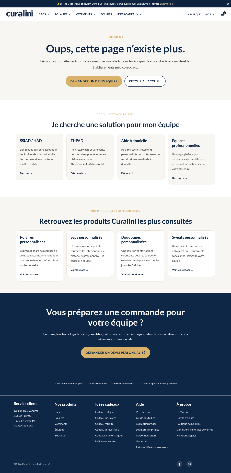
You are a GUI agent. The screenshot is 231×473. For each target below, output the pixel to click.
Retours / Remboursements (152, 447)
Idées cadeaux (127, 14)
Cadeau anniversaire (107, 429)
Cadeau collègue (104, 411)
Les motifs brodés (146, 423)
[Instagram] (189, 464)
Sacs (42, 14)
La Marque (194, 14)
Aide (208, 14)
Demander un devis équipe (93, 81)
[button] (47, 14)
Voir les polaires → (31, 274)
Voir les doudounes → (134, 274)
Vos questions (144, 411)
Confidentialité (185, 417)
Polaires (61, 14)
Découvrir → (28, 173)
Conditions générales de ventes (195, 429)
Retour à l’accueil (145, 81)
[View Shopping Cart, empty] (222, 14)
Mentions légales (186, 435)
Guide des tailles (145, 417)
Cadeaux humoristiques (109, 435)
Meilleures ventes (105, 441)
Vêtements (84, 14)
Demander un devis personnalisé (115, 352)
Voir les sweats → (182, 269)
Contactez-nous (23, 425)
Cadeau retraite (104, 423)
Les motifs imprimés (147, 429)
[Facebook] (179, 464)
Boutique (60, 435)
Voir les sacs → (79, 269)
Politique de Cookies (189, 423)
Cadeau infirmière (105, 417)
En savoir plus (167, 3)
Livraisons (142, 441)
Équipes (106, 14)
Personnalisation (146, 435)
